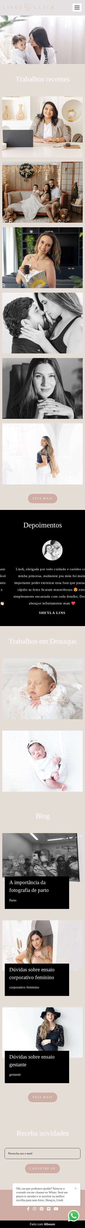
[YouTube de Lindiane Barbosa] (56, 1209)
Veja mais (42, 498)
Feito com (42, 1224)
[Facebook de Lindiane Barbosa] (28, 1209)
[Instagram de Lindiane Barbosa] (34, 1209)
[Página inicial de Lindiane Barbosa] (28, 7)
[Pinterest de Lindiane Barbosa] (42, 1209)
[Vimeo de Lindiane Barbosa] (48, 1209)
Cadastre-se (42, 1168)
